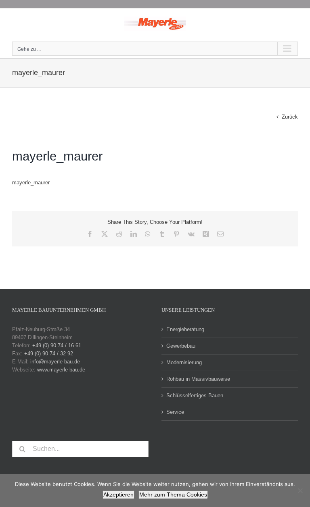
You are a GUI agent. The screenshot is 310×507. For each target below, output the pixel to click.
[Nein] (300, 490)
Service (175, 412)
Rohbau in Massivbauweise (198, 379)
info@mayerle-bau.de (55, 362)
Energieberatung (185, 329)
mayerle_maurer (31, 182)
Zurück (290, 117)
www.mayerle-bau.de (61, 370)
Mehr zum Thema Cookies (173, 494)
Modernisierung (184, 362)
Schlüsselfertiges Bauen (194, 395)
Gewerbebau (180, 346)
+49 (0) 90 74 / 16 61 (56, 345)
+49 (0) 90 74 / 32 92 (48, 354)
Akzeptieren (118, 494)
